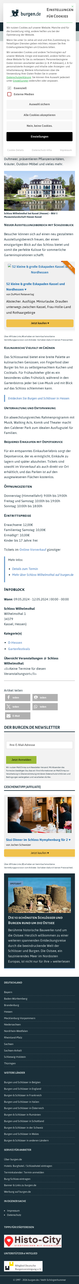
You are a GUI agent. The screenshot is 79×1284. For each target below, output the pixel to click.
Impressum (66, 150)
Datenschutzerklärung (18, 77)
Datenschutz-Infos (42, 150)
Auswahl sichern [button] (39, 104)
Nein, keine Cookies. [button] (39, 125)
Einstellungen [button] (20, 80)
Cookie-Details (15, 150)
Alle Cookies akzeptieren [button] (40, 115)
